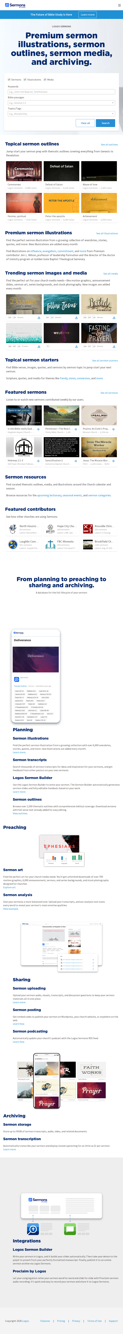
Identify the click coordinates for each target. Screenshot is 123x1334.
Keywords (13, 86)
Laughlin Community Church (36, 541)
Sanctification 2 (54, 460)
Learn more (87, 14)
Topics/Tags (14, 108)
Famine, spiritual (17, 216)
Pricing (61, 1320)
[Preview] (37, 429)
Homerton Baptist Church (57, 463)
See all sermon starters (105, 360)
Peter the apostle (55, 216)
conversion (83, 378)
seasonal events (72, 495)
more (82, 251)
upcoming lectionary (49, 495)
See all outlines (109, 144)
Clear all (85, 123)
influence (35, 251)
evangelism (49, 251)
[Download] (39, 318)
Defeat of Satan (54, 184)
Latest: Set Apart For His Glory (71, 548)
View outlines (20, 813)
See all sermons (109, 392)
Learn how (18, 1023)
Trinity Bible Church (54, 432)
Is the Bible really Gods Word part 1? (27, 428)
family (63, 378)
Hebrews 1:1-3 (15, 460)
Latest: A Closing (103, 532)
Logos (25, 1320)
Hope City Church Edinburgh (73, 526)
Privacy (76, 1320)
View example (10, 908)
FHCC (85, 463)
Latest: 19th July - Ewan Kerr (70, 532)
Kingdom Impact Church (19, 432)
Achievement (90, 216)
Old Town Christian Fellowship (22, 463)
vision (72, 378)
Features (45, 1320)
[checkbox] (14, 79)
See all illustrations (107, 233)
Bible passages (16, 97)
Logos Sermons (15, 187)
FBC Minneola (65, 541)
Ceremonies (14, 184)
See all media (110, 273)
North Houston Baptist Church (38, 526)
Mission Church (90, 432)
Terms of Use (94, 1320)
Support (113, 1320)
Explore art (9, 887)
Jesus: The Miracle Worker (97, 460)
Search (106, 123)
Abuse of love (90, 184)
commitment (65, 251)
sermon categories (99, 495)
